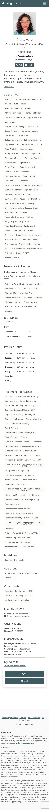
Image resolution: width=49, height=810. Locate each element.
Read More (9, 86)
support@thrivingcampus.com (22, 743)
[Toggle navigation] (44, 3)
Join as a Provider (33, 718)
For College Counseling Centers (14, 718)
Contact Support (24, 720)
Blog (43, 718)
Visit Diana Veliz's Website (15, 665)
